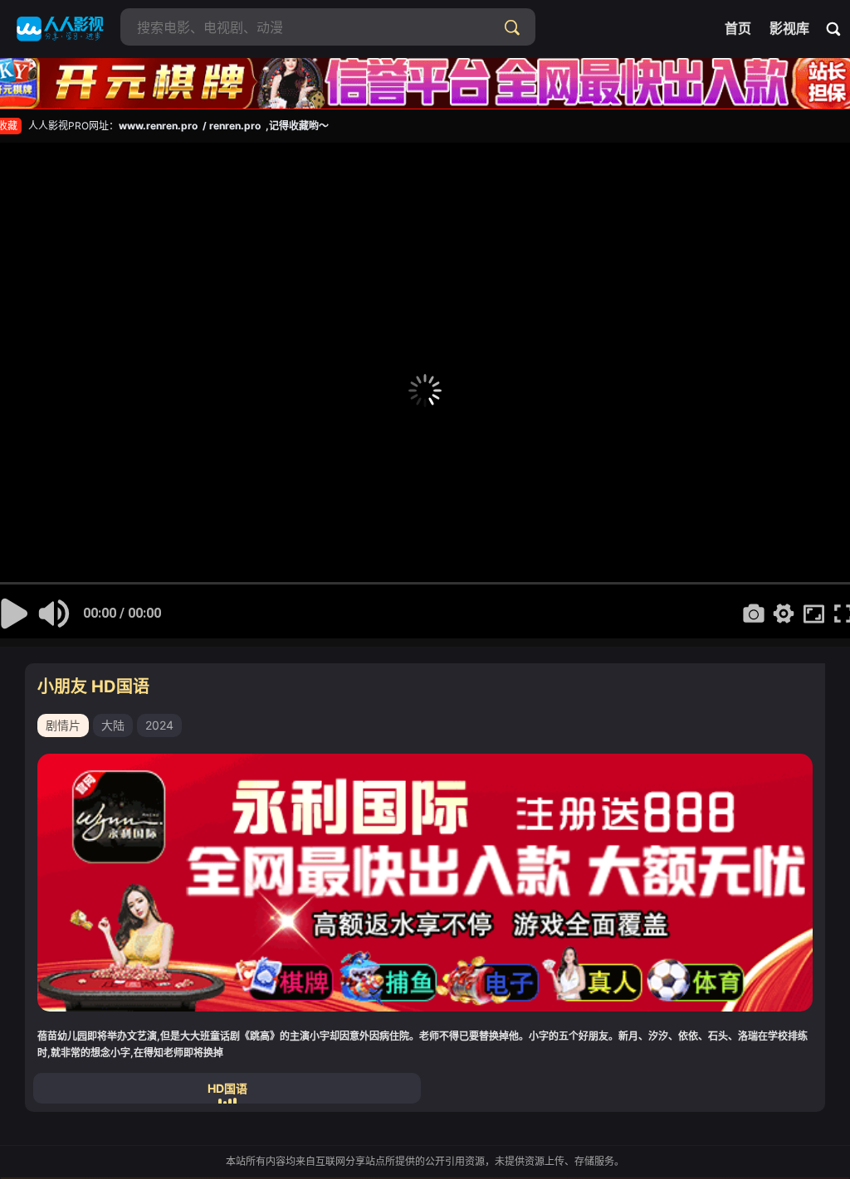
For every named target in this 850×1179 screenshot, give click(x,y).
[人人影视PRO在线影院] (60, 29)
